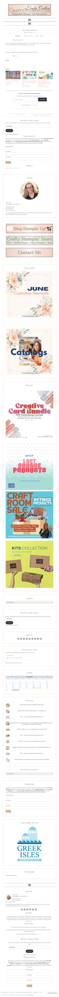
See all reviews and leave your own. (14, 662)
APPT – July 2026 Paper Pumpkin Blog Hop (31, 716)
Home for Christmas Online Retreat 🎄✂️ (32, 704)
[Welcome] (29, 190)
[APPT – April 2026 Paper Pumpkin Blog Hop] (8, 754)
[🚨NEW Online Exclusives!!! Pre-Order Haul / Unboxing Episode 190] (8, 748)
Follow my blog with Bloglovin (12, 168)
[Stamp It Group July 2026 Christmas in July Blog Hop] (8, 730)
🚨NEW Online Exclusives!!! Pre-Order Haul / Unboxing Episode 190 (32, 747)
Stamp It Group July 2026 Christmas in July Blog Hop (32, 729)
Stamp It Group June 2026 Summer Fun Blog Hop (32, 741)
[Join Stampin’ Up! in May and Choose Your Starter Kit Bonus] (8, 760)
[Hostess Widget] (29, 294)
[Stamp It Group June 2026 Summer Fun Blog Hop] (8, 742)
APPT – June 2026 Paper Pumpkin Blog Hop (32, 735)
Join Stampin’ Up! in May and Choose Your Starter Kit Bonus (31, 759)
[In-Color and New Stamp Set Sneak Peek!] (13, 75)
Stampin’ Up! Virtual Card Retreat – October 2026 (31, 710)
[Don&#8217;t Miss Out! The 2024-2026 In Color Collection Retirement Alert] (29, 75)
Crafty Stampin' (29, 10)
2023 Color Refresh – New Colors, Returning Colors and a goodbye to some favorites (45, 82)
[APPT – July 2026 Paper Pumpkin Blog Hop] (8, 717)
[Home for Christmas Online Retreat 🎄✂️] (8, 705)
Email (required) (9, 146)
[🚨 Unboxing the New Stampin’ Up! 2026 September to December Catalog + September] (8, 723)
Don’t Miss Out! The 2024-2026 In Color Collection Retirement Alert (29, 82)
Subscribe (42, 99)
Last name (8, 156)
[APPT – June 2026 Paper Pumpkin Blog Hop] (8, 736)
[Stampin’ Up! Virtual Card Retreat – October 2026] (8, 711)
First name (8, 151)
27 (36, 688)
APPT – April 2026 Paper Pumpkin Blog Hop (32, 753)
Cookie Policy (31, 994)
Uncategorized (33, 105)
